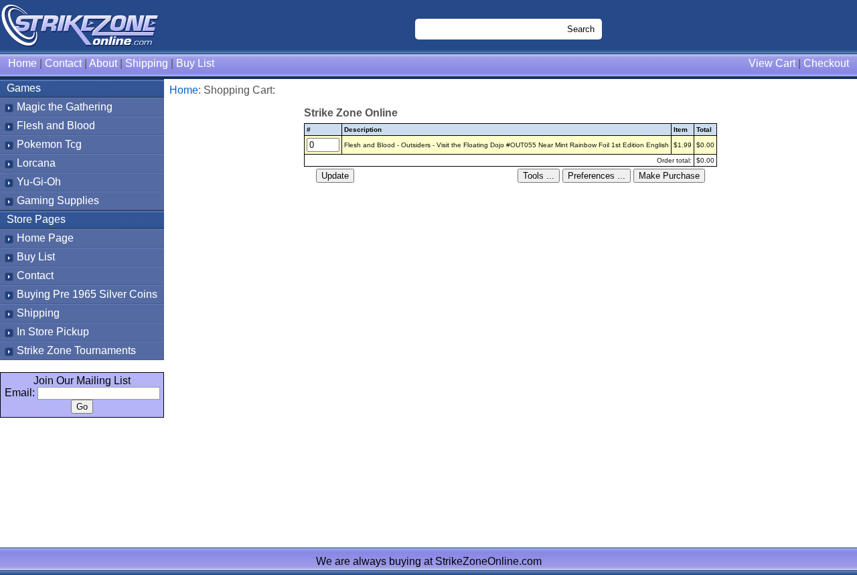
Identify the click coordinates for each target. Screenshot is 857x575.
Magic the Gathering (64, 106)
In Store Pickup (53, 331)
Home (22, 63)
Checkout (826, 63)
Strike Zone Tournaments (76, 350)
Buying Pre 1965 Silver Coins (87, 294)
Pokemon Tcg (49, 144)
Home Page (45, 238)
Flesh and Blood (56, 125)
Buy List (195, 63)
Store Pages (36, 219)
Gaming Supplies (58, 200)
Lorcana (36, 163)
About (103, 63)
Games (24, 88)
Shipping (146, 63)
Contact (63, 63)
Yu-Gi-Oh (39, 181)
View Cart (772, 63)
